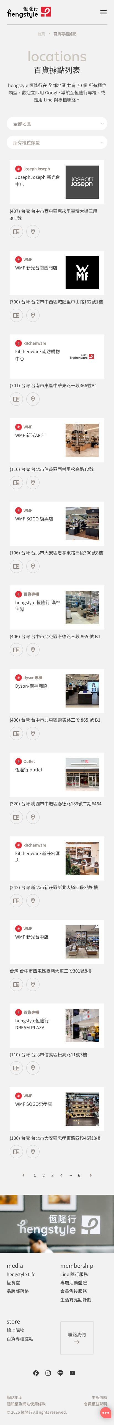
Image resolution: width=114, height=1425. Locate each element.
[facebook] (36, 1373)
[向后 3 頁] (70, 1175)
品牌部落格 (18, 1291)
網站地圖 (14, 1397)
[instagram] (48, 1373)
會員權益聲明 (95, 1403)
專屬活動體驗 (73, 1282)
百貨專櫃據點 (65, 33)
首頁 (41, 33)
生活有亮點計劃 (75, 1299)
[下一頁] (90, 1175)
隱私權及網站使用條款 (26, 1403)
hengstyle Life (21, 1274)
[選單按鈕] (103, 12)
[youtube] (72, 1373)
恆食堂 (13, 1282)
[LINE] (60, 1373)
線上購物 (15, 1330)
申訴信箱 (99, 1397)
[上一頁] (23, 1175)
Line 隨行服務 (74, 1274)
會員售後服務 (73, 1291)
